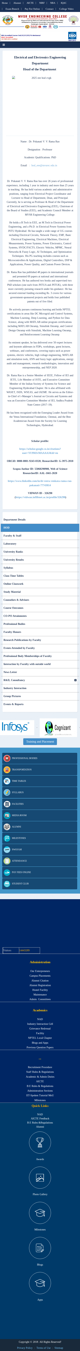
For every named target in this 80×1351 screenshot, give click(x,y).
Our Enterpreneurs (40, 971)
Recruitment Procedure (40, 1067)
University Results (14, 559)
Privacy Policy (25, 1348)
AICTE (30, 2)
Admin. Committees (40, 999)
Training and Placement (40, 741)
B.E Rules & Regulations (40, 1086)
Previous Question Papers (40, 1047)
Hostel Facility (40, 990)
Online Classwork (13, 583)
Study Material (12, 591)
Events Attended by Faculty (19, 648)
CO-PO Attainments (15, 616)
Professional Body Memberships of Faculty (28, 656)
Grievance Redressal (40, 1028)
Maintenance (40, 994)
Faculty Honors (12, 632)
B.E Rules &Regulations (40, 1122)
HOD (6, 527)
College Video (66, 8)
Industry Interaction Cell (40, 1024)
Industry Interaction (15, 688)
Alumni (17, 2)
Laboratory (10, 543)
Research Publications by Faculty (22, 640)
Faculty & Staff (12, 535)
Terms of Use (43, 1348)
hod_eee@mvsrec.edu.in (44, 165)
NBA (52, 2)
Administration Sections (40, 1090)
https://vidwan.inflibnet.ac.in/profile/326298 (40, 497)
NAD (40, 1019)
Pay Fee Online (32, 8)
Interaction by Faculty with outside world (27, 664)
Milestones (40, 1100)
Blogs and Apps (40, 1042)
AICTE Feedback (40, 1118)
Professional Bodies (14, 624)
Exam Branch (12, 8)
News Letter (10, 672)
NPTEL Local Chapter (40, 1038)
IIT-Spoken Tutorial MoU (40, 1095)
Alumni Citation (40, 980)
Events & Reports (13, 704)
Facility (40, 1033)
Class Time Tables (14, 575)
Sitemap (59, 1348)
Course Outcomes (13, 608)
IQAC (64, 2)
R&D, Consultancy (14, 680)
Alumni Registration (40, 985)
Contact (50, 8)
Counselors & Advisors (16, 600)
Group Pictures (12, 696)
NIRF (42, 2)
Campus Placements (40, 975)
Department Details (14, 519)
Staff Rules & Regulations (40, 1071)
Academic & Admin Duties (40, 1076)
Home (5, 2)
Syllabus (8, 567)
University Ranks (13, 551)
